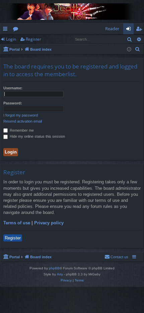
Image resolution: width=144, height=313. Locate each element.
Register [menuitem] (140, 30)
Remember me (21, 130)
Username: (12, 88)
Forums (17, 30)
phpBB (54, 268)
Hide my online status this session (37, 136)
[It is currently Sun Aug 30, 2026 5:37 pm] (129, 49)
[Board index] (72, 11)
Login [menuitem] (130, 30)
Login (11, 39)
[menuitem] (138, 49)
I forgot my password (20, 115)
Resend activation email (22, 121)
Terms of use (16, 222)
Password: (12, 103)
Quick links (6, 30)
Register (33, 39)
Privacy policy (49, 222)
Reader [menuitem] (112, 29)
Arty (60, 274)
